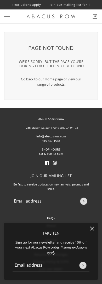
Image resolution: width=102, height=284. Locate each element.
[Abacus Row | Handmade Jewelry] (51, 16)
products (57, 84)
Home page (54, 79)
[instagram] (55, 163)
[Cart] (95, 16)
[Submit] (82, 265)
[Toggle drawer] (7, 16)
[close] (92, 228)
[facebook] (47, 163)
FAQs (51, 218)
